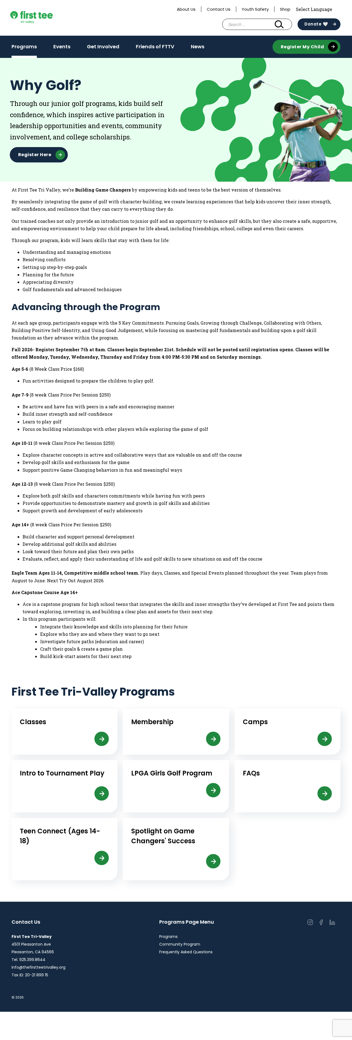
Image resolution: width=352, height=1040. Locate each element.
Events (61, 48)
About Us (186, 9)
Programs (24, 48)
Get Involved (103, 48)
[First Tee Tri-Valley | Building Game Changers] (42, 17)
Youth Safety (255, 9)
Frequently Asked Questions (186, 952)
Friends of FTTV (155, 46)
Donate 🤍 (316, 24)
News (197, 46)
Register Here (34, 154)
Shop (285, 9)
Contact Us (218, 9)
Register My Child (302, 47)
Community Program (179, 944)
